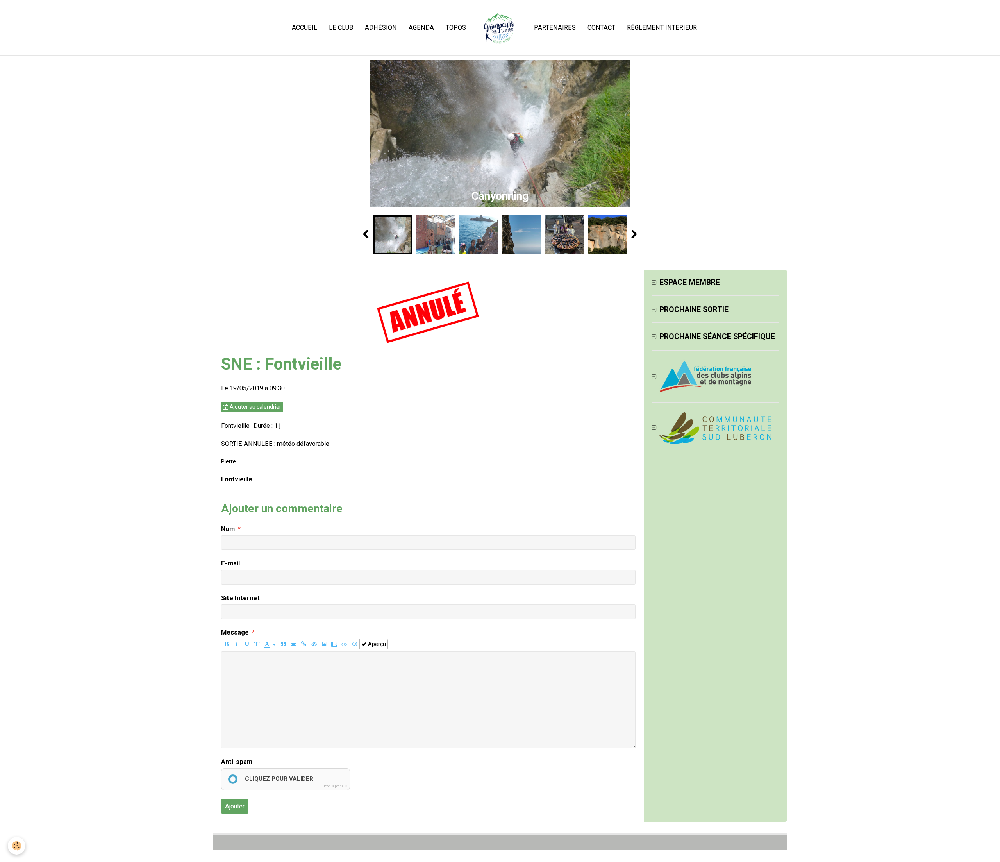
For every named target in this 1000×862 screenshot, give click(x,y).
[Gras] (226, 644)
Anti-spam (236, 761)
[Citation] (283, 644)
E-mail (230, 563)
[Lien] (303, 644)
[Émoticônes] (354, 644)
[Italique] (236, 644)
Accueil (304, 27)
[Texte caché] (314, 644)
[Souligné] (246, 644)
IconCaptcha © (335, 786)
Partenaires (555, 27)
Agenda (421, 27)
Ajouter (235, 806)
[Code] (344, 644)
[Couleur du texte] (270, 644)
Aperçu (376, 644)
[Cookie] (16, 846)
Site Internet (240, 598)
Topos (456, 27)
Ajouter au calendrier (255, 407)
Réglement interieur (662, 27)
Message (235, 632)
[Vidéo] (334, 644)
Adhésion (381, 27)
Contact (601, 27)
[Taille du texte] (257, 644)
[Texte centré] (293, 644)
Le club (341, 27)
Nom (228, 529)
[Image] (324, 644)
